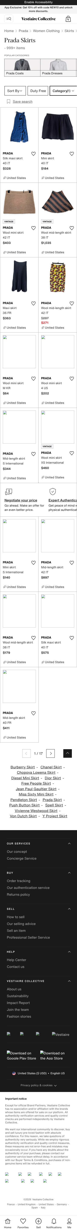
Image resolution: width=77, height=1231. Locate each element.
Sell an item (16, 930)
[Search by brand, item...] (8, 19)
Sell (11, 909)
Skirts (69, 30)
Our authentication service (28, 887)
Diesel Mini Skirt (25, 778)
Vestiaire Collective (25, 981)
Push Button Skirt (24, 805)
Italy (43, 1207)
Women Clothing (46, 30)
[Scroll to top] (67, 753)
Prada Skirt (52, 800)
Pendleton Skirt (23, 800)
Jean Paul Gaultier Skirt (36, 789)
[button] (68, 19)
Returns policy (18, 894)
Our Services (18, 844)
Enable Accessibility (38, 2)
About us (14, 989)
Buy (10, 873)
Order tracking (18, 880)
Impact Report (18, 1002)
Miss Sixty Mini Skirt (36, 794)
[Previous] (26, 753)
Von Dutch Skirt (23, 816)
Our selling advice (21, 923)
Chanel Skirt (51, 767)
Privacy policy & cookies (37, 1085)
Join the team (18, 1009)
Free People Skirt (36, 783)
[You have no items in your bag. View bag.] (68, 19)
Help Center (16, 959)
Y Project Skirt (54, 816)
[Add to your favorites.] (33, 153)
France (11, 1204)
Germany (62, 1204)
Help (11, 952)
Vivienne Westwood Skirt (36, 810)
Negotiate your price (20, 500)
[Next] (50, 753)
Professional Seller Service (28, 937)
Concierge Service (22, 858)
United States (46, 1204)
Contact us (15, 966)
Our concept (17, 851)
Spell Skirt (54, 805)
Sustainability (18, 995)
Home (9, 30)
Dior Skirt (53, 778)
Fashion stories (19, 1016)
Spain (34, 1207)
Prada (23, 30)
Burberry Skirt (22, 767)
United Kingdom (27, 1204)
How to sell (16, 916)
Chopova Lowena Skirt (36, 772)
